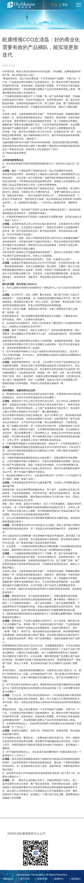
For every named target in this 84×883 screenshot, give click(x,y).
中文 (54, 5)
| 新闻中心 (57, 878)
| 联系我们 (74, 878)
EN (65, 5)
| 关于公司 (23, 878)
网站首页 (8, 878)
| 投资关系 (40, 878)
